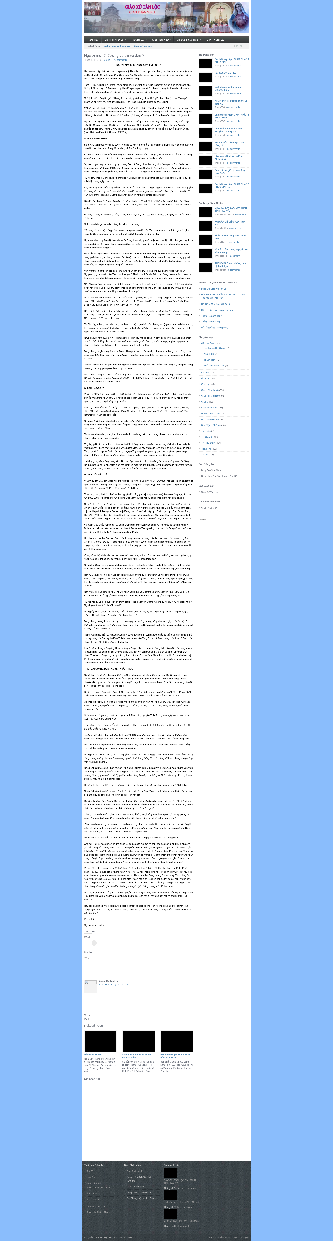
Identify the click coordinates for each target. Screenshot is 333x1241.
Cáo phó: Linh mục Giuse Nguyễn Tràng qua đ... (228, 130)
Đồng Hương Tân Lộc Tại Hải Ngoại (234, 1237)
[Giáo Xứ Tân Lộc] (166, 17)
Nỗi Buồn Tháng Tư (94, 1054)
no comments (120, 59)
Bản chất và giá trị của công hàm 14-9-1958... (175, 1056)
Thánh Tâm (209, 359)
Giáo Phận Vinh (159, 40)
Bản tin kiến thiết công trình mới (217, 310)
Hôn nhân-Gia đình (210, 419)
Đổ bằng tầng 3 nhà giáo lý (214, 327)
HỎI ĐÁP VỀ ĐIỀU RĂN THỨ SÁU (181, 1202)
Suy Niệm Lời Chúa (211, 425)
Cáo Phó (205, 372)
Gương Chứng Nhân (211, 413)
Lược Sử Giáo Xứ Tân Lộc (214, 288)
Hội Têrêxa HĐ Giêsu (214, 347)
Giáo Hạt (205, 384)
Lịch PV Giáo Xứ (215, 39)
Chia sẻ (205, 378)
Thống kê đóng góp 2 (211, 321)
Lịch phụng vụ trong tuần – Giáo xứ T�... (229, 88)
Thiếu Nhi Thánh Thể (97, 1212)
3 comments (234, 269)
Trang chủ (92, 39)
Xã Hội (107, 59)
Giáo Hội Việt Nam (210, 395)
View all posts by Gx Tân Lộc (115, 984)
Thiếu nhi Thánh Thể (214, 365)
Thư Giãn (206, 431)
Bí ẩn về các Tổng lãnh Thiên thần (181, 1220)
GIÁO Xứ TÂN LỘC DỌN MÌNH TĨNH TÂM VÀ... (231, 209)
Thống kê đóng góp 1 (211, 315)
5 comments (240, 214)
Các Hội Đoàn (208, 343)
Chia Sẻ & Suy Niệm (186, 40)
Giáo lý (204, 401)
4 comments (235, 228)
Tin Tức (90, 1171)
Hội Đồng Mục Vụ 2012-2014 (215, 304)
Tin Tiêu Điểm (208, 442)
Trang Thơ (206, 448)
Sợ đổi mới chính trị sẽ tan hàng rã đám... (136, 1056)
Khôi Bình (209, 353)
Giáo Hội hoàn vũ (112, 40)
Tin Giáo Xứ (136, 40)
